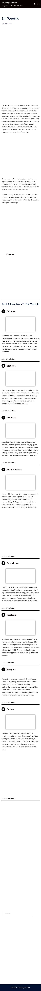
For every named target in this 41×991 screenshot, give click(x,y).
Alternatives (6, 23)
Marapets (11, 669)
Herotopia (11, 615)
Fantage (10, 709)
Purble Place (12, 563)
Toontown (11, 311)
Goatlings (11, 366)
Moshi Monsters (14, 469)
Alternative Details (8, 359)
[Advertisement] (20, 82)
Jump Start (11, 417)
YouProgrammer (9, 2)
